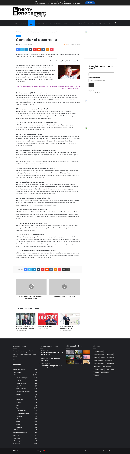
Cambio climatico (69, 23)
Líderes (31, 23)
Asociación (19, 386)
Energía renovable (98, 360)
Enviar (91, 85)
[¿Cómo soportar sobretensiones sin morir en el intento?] (78, 362)
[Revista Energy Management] (29, 12)
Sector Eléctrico (110, 369)
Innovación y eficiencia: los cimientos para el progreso (25, 327)
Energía (103, 357)
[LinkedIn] (26, 49)
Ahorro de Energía (98, 351)
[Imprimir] (68, 269)
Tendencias (20, 419)
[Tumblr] (30, 49)
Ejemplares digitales (20, 369)
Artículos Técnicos (94, 23)
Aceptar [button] (90, 3)
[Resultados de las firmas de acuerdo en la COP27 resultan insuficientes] (78, 357)
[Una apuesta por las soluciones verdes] (70, 319)
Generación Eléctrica (99, 363)
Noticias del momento (20, 432)
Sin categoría (18, 441)
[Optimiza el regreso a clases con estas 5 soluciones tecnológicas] (86, 362)
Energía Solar (108, 360)
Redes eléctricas (107, 366)
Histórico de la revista (27, 32)
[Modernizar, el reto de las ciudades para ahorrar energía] (70, 362)
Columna (18, 394)
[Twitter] (22, 49)
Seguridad (19, 427)
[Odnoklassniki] (47, 49)
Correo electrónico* (94, 77)
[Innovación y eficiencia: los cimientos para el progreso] (25, 319)
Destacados (19, 399)
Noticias (23, 23)
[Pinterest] (35, 49)
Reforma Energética (99, 369)
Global (17, 405)
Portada (18, 424)
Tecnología (81, 23)
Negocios (36, 32)
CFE (106, 351)
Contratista (19, 397)
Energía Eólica (110, 357)
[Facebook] (18, 49)
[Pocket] (52, 49)
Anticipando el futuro (45, 326)
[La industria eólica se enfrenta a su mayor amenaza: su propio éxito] (86, 352)
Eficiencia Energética (23, 391)
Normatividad (97, 366)
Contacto (106, 23)
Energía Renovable (23, 413)
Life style (17, 430)
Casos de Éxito (21, 411)
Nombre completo (94, 71)
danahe (18, 44)
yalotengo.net (40, 451)
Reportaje (17, 438)
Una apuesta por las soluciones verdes (66, 327)
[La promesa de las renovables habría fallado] (78, 352)
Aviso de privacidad (111, 451)
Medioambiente (110, 363)
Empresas (96, 357)
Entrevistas (40, 23)
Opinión (48, 23)
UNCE (19, 380)
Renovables (57, 23)
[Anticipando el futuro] (48, 319)
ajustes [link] (79, 3)
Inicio (16, 23)
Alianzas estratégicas (22, 377)
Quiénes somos (94, 451)
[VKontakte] (43, 49)
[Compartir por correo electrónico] (64, 269)
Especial (18, 402)
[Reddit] (39, 49)
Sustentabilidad (105, 372)
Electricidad (110, 354)
